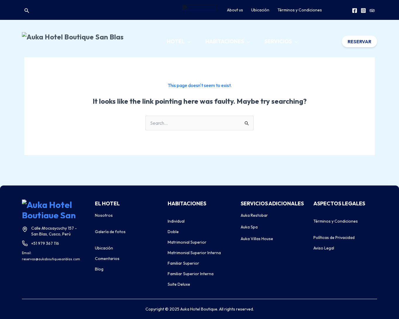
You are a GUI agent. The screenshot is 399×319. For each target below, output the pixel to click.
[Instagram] (363, 10)
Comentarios (107, 258)
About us (235, 10)
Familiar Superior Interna (191, 273)
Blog (99, 269)
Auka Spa (249, 227)
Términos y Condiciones (299, 10)
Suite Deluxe (179, 284)
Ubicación (260, 10)
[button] (27, 10)
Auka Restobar (254, 215)
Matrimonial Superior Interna (194, 252)
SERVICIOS (279, 41)
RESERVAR (359, 41)
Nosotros (104, 215)
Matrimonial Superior (187, 242)
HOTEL (176, 41)
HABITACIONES (225, 41)
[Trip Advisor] (372, 10)
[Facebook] (354, 10)
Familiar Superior (183, 263)
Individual (176, 221)
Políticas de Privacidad (334, 237)
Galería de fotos (110, 231)
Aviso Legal (323, 248)
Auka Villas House (257, 238)
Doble (173, 231)
